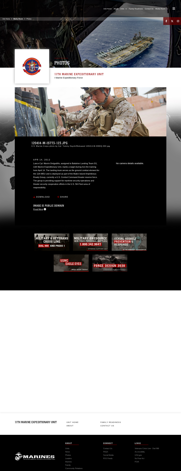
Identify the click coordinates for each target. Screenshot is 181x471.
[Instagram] (178, 21)
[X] (172, 21)
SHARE (63, 197)
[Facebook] (166, 21)
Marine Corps (35, 456)
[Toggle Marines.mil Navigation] (174, 8)
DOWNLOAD (42, 197)
